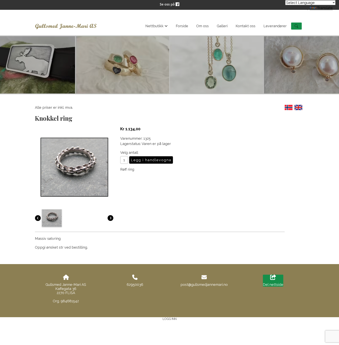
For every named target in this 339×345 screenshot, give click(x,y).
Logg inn (170, 319)
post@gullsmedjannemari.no (204, 285)
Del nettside (273, 285)
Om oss (202, 26)
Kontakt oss (245, 26)
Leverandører (275, 26)
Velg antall (129, 152)
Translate (325, 8)
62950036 (135, 285)
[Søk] (296, 26)
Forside (182, 26)
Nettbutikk (156, 27)
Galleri (222, 26)
